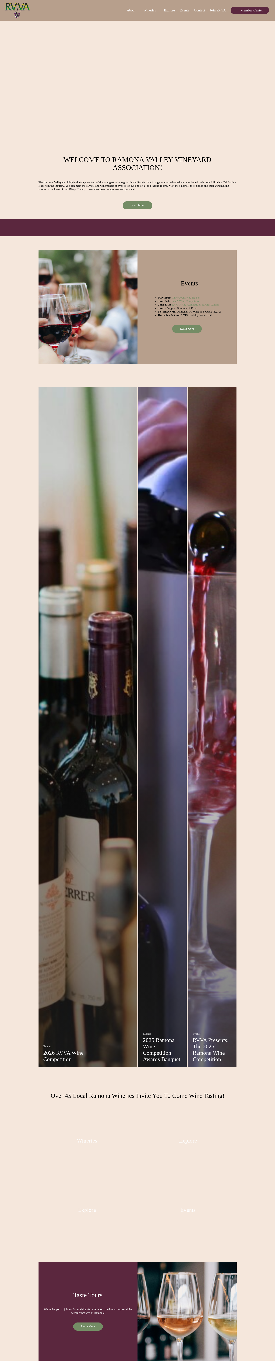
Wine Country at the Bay (186, 297)
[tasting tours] (87, 1210)
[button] (137, 205)
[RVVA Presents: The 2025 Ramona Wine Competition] (212, 727)
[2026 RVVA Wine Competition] (88, 727)
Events (47, 1046)
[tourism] (188, 1141)
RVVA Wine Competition (185, 301)
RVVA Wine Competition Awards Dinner (195, 304)
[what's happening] (188, 1210)
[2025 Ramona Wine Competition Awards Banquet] (162, 727)
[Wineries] (87, 1141)
